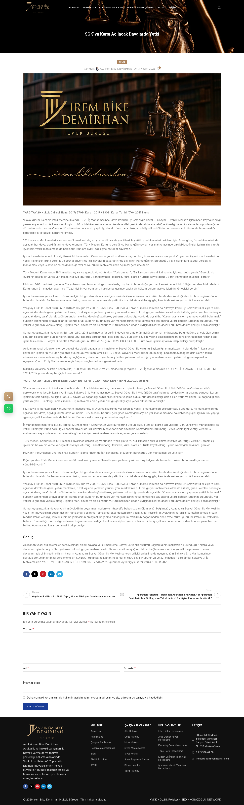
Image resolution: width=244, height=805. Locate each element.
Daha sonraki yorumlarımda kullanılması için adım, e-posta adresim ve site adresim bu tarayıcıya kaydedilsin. (95, 697)
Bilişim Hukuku (132, 765)
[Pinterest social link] (43, 574)
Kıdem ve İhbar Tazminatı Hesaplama (172, 758)
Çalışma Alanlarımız (101, 742)
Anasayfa (96, 731)
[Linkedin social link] (51, 574)
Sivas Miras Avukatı (134, 748)
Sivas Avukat (131, 753)
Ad (26, 668)
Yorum (28, 629)
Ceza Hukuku (131, 736)
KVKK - (154, 799)
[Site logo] (38, 7)
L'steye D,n (122, 594)
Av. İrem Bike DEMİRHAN (116, 68)
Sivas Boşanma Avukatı (136, 759)
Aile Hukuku (130, 731)
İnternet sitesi (31, 682)
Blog (93, 753)
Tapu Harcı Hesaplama (170, 751)
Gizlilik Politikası (99, 759)
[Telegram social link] (59, 574)
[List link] (206, 740)
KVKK (94, 765)
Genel (122, 62)
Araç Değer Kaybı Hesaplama (168, 738)
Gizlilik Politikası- (170, 799)
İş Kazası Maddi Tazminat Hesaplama (172, 767)
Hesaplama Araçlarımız (103, 748)
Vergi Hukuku (131, 770)
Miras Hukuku (131, 742)
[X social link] (34, 574)
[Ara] (219, 7)
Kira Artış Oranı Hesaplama (172, 745)
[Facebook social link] (26, 574)
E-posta (130, 668)
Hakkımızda (97, 736)
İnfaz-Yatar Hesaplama (170, 731)
